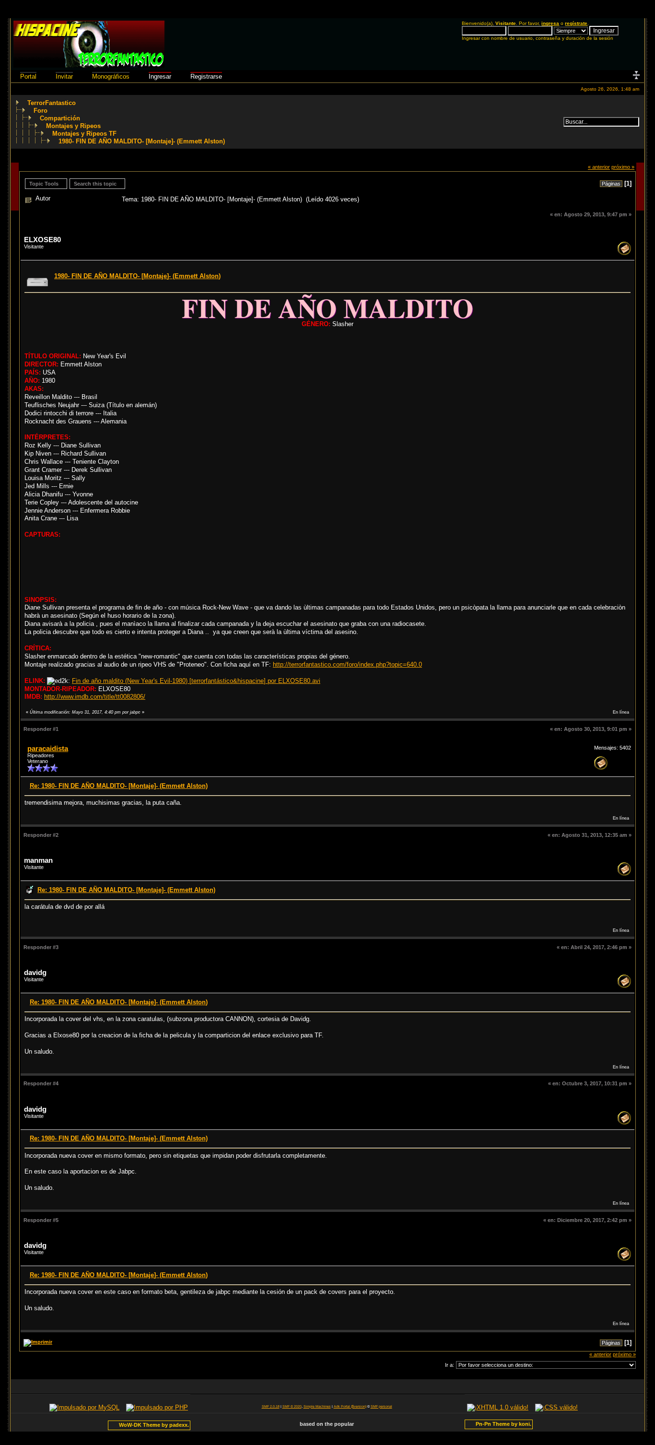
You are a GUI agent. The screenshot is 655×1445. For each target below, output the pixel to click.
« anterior (599, 167)
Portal (28, 76)
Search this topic (95, 184)
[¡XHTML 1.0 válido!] (498, 1407)
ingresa (550, 23)
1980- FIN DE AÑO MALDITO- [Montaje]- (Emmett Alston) (141, 141)
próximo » (622, 167)
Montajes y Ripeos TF (84, 133)
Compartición (60, 118)
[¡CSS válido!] (556, 1407)
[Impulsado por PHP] (157, 1407)
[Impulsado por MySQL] (84, 1407)
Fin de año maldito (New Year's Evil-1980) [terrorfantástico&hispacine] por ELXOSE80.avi (196, 680)
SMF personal (381, 1406)
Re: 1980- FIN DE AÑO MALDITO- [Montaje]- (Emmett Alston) (119, 785)
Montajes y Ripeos (73, 125)
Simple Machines (317, 1406)
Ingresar (160, 76)
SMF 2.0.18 (271, 1406)
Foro (40, 110)
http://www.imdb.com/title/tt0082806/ (94, 696)
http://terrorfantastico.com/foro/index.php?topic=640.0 (347, 664)
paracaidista (47, 748)
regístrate (576, 23)
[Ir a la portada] (88, 65)
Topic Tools (43, 184)
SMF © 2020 (292, 1406)
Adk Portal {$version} (350, 1406)
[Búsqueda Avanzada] (558, 122)
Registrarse (206, 76)
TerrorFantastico (51, 102)
